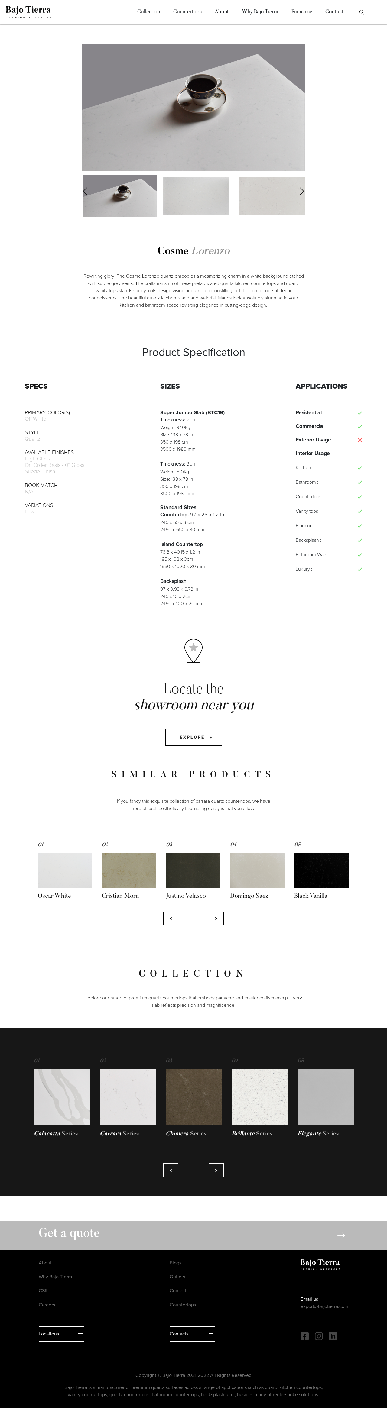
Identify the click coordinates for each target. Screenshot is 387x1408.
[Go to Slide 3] (272, 196)
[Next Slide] (302, 191)
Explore (192, 737)
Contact (334, 12)
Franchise (301, 12)
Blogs (175, 1263)
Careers (47, 1305)
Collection (148, 12)
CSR (43, 1290)
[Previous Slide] (85, 191)
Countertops (187, 12)
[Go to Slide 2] (196, 196)
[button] (193, 107)
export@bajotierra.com (324, 1306)
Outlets (177, 1276)
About (222, 12)
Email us (309, 1299)
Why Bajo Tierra (260, 12)
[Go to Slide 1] (120, 196)
